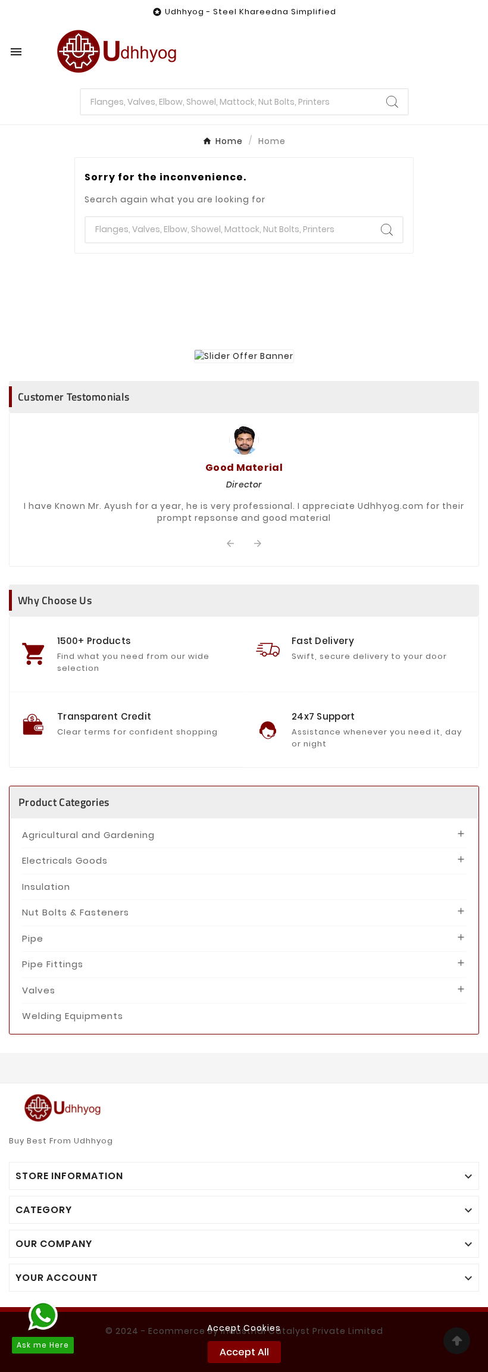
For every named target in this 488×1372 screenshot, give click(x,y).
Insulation (46, 886)
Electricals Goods (65, 860)
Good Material (244, 467)
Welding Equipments (72, 1016)
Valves (38, 990)
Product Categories (63, 802)
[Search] (392, 101)
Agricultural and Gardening (88, 835)
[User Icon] (459, 51)
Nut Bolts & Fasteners (75, 912)
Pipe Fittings (52, 964)
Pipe (32, 938)
